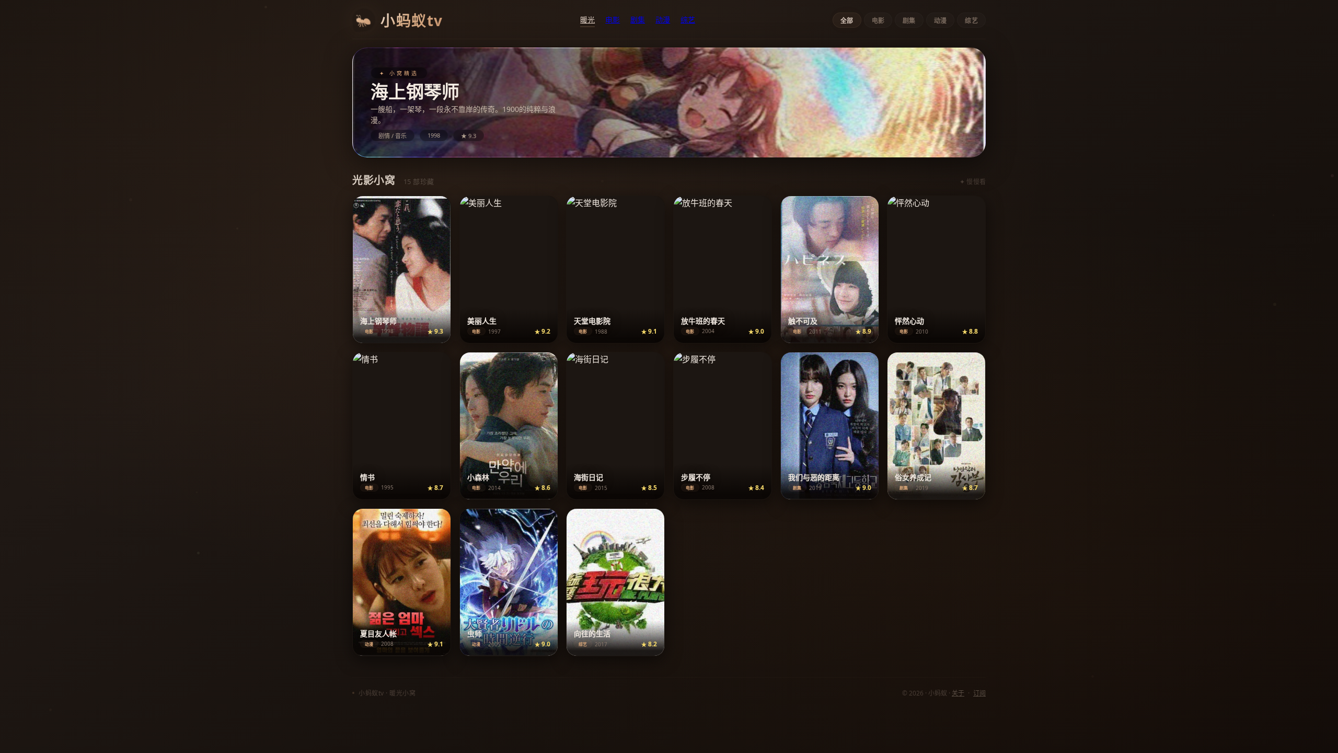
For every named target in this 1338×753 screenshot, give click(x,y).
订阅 (979, 693)
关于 (958, 693)
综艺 (687, 20)
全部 (846, 21)
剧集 (637, 20)
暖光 (587, 20)
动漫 (662, 20)
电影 (612, 20)
